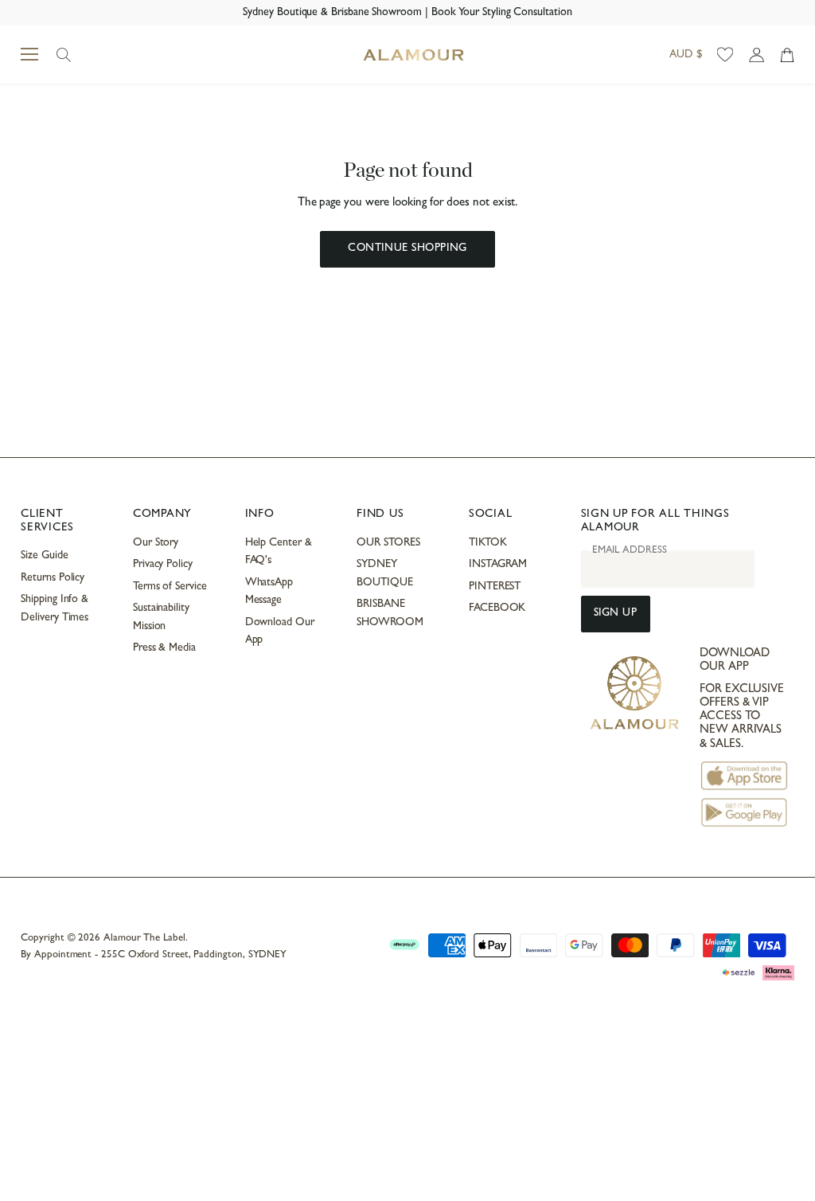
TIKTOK (488, 543)
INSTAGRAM (498, 564)
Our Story (155, 543)
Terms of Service (170, 587)
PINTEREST (495, 587)
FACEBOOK (497, 608)
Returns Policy (52, 578)
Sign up (616, 613)
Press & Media (164, 648)
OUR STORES (388, 543)
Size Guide (44, 555)
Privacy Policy (163, 564)
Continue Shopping (407, 249)
